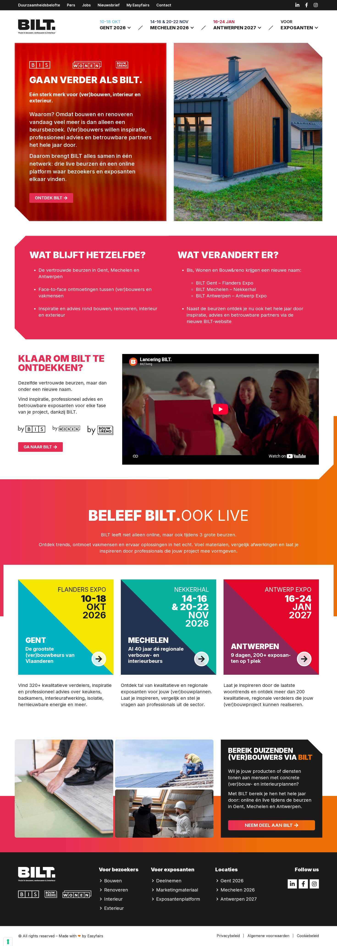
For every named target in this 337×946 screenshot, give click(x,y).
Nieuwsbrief (109, 5)
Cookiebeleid (308, 935)
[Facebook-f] (306, 5)
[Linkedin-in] (297, 5)
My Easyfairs (138, 5)
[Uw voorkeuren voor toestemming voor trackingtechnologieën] (8, 941)
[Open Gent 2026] (129, 27)
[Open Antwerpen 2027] (259, 27)
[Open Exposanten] (316, 27)
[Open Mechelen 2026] (192, 27)
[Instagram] (315, 5)
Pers (71, 5)
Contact (163, 5)
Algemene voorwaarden (268, 935)
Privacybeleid (228, 935)
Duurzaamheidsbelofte (39, 5)
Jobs (86, 5)
